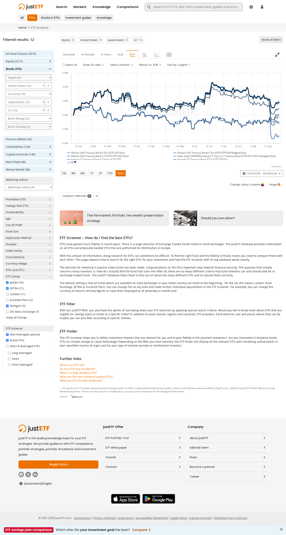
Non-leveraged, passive (25, 334)
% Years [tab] (106, 54)
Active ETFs (17, 340)
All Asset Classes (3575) (21, 53)
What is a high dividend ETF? (78, 373)
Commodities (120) (18, 147)
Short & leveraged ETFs (25, 346)
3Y (100, 173)
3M (73, 173)
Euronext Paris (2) (21, 300)
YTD (109, 173)
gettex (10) (16, 282)
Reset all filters (271, 39)
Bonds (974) (14, 69)
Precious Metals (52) (19, 139)
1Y (91, 173)
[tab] (132, 54)
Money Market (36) (18, 169)
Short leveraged (22, 364)
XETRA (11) (17, 288)
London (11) (17, 294)
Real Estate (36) (16, 162)
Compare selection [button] (76, 196)
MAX (121, 173)
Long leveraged (22, 353)
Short (15, 359)
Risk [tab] (120, 54)
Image (273, 184)
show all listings (16, 317)
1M (64, 173)
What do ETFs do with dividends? (81, 380)
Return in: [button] (148, 65)
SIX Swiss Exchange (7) (24, 311)
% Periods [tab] (88, 54)
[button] (48, 85)
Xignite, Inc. (222, 388)
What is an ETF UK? (72, 365)
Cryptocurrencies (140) (20, 154)
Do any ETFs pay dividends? (78, 369)
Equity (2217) (14, 61)
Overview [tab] (69, 54)
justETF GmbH (249, 388)
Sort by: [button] (177, 65)
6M (83, 173)
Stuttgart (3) (17, 306)
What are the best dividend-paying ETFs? (86, 376)
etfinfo (233, 388)
